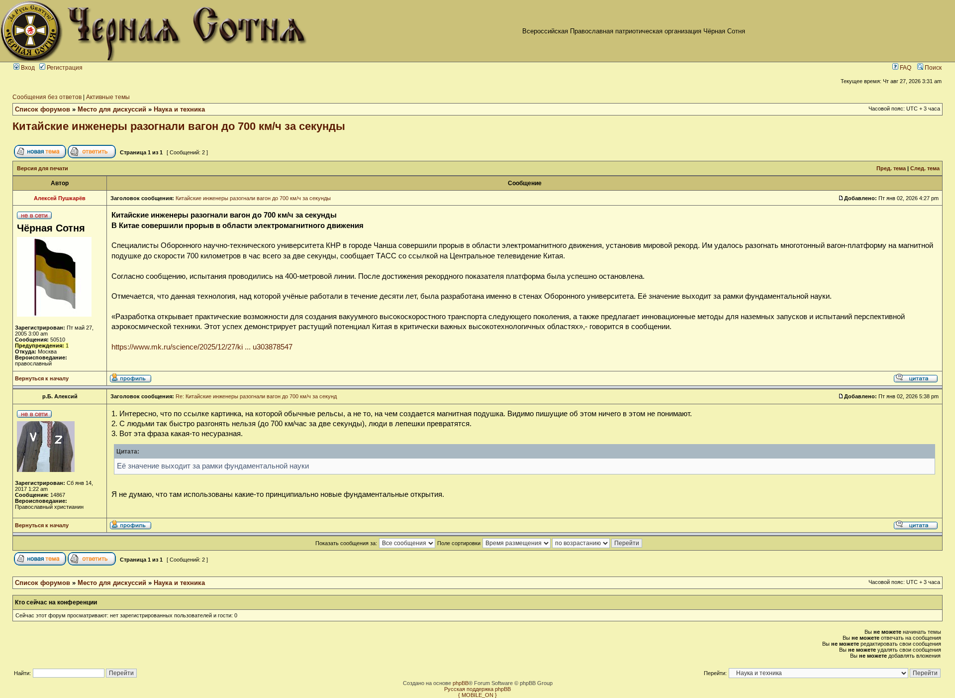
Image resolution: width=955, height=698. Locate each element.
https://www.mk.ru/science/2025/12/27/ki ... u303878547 (201, 347)
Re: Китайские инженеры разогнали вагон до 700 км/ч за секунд (256, 396)
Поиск (932, 67)
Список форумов (42, 109)
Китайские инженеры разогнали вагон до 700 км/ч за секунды (178, 126)
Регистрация (64, 67)
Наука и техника (179, 109)
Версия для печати (42, 168)
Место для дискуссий (112, 109)
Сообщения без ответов (47, 97)
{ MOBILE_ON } (477, 695)
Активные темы (108, 97)
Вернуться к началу (42, 378)
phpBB (461, 683)
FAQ (904, 67)
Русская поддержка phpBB (477, 689)
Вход (27, 67)
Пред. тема (891, 168)
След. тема (925, 168)
